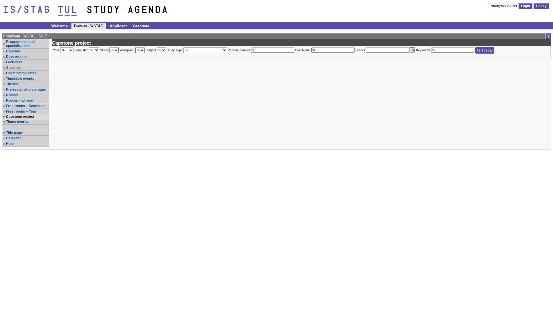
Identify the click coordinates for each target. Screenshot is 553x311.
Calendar (13, 138)
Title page (14, 133)
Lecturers (14, 62)
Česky (541, 6)
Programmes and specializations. (20, 44)
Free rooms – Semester (25, 106)
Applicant (118, 26)
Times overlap (17, 122)
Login (525, 6)
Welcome (59, 26)
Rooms (12, 95)
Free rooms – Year (21, 111)
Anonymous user (504, 6)
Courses (13, 51)
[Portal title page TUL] (137, 11)
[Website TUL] (45, 11)
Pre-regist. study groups (26, 90)
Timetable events (20, 79)
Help (10, 144)
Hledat (487, 50)
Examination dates (21, 73)
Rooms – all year (20, 100)
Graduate (141, 26)
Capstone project (20, 117)
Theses (12, 84)
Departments (17, 57)
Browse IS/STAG (88, 26)
